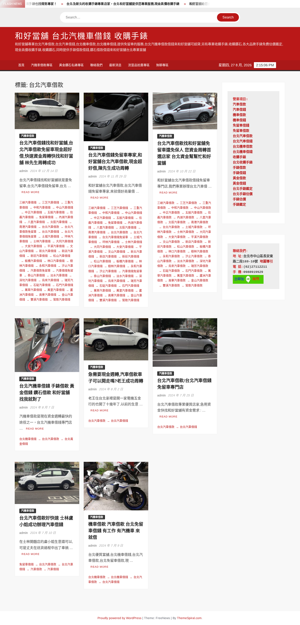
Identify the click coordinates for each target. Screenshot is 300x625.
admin (23, 171)
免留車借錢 (46, 217)
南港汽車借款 (199, 222)
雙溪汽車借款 (171, 285)
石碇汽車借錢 (42, 285)
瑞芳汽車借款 (199, 265)
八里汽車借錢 (36, 222)
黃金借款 (239, 178)
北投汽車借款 (177, 222)
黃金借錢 (239, 184)
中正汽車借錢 (33, 212)
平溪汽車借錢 (56, 246)
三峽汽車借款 (165, 202)
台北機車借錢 (27, 439)
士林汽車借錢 (42, 241)
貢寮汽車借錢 (47, 294)
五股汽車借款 (193, 212)
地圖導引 (266, 262)
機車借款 (239, 115)
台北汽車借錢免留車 (115, 237)
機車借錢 (239, 120)
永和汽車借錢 (47, 265)
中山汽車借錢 (64, 207)
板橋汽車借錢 (33, 260)
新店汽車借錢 (108, 256)
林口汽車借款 (177, 251)
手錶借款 (239, 168)
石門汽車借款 (193, 270)
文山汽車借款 (171, 241)
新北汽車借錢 (47, 251)
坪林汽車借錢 (110, 242)
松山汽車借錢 (61, 255)
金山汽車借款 (199, 280)
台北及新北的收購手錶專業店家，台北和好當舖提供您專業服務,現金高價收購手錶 (109, 4)
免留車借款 (241, 131)
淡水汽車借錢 (58, 275)
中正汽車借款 (171, 212)
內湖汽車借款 (185, 217)
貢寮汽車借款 (177, 280)
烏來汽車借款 (177, 265)
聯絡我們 (96, 65)
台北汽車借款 (50, 226)
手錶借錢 (239, 173)
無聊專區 (162, 65)
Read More (31, 192)
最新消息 (115, 65)
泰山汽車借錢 (36, 275)
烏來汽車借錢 (50, 280)
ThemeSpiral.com (189, 618)
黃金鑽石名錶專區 (71, 65)
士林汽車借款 (185, 231)
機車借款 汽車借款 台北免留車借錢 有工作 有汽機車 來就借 (115, 531)
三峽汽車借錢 (27, 202)
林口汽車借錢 (56, 260)
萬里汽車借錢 (56, 289)
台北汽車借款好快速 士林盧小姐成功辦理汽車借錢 (46, 521)
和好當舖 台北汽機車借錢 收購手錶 (81, 36)
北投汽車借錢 (58, 222)
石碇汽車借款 (171, 270)
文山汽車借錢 (116, 251)
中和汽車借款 (179, 207)
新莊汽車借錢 (39, 255)
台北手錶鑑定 (243, 189)
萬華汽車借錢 (33, 289)
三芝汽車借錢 (50, 202)
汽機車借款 (27, 135)
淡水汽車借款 (185, 261)
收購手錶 (239, 157)
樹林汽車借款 (199, 251)
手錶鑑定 (239, 205)
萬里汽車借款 (185, 275)
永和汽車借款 (171, 256)
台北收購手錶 (243, 162)
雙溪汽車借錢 (39, 299)
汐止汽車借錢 (108, 271)
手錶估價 (239, 199)
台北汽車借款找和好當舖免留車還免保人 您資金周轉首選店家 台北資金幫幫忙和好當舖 (184, 153)
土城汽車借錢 (50, 236)
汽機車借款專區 (41, 65)
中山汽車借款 (202, 207)
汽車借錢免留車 (132, 271)
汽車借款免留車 (41, 270)
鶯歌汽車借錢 (61, 299)
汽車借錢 (53, 569)
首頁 (21, 65)
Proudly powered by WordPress (119, 618)
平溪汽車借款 (199, 236)
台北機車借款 (96, 577)
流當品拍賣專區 (139, 65)
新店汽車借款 (193, 241)
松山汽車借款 (185, 246)
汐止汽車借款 (193, 256)
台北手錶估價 (243, 194)
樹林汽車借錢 (116, 266)
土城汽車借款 (193, 227)
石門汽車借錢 (64, 285)
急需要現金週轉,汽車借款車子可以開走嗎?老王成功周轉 (115, 377)
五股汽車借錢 (56, 212)
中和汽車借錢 (42, 207)
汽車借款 (36, 569)
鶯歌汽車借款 (193, 285)
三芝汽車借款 (188, 202)
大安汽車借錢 (33, 246)
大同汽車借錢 (64, 241)
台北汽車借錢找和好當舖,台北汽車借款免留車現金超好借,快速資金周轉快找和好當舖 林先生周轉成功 (46, 153)
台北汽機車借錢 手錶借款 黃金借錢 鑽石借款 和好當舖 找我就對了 (46, 393)
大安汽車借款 (177, 236)
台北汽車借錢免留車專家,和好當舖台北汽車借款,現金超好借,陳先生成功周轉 (115, 162)
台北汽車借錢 (50, 231)
